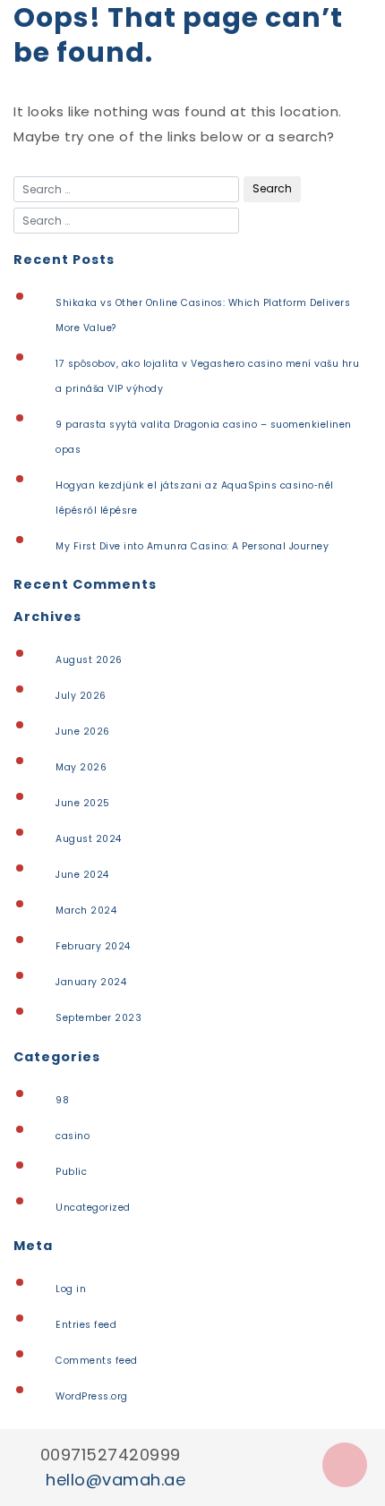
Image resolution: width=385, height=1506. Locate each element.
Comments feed (97, 1360)
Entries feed (86, 1325)
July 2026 (81, 695)
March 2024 (86, 910)
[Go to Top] (344, 1464)
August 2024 (89, 839)
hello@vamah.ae (115, 1479)
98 (62, 1100)
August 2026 (89, 660)
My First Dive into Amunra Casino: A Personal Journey (192, 546)
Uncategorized (93, 1207)
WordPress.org (92, 1396)
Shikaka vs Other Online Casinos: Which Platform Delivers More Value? (203, 315)
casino (73, 1136)
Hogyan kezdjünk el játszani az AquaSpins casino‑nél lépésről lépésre (195, 498)
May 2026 (81, 767)
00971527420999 (110, 1454)
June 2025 (83, 803)
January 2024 (91, 982)
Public (71, 1171)
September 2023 (98, 1018)
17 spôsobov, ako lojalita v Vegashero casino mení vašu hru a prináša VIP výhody (207, 376)
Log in (71, 1289)
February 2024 (93, 946)
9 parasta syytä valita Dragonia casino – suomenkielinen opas (204, 437)
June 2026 (83, 731)
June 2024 (82, 874)
